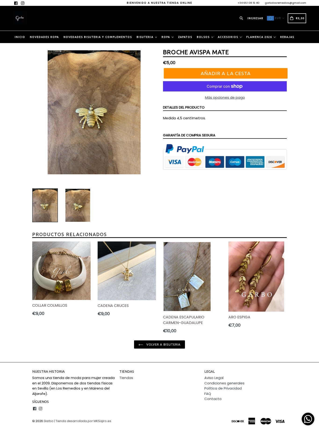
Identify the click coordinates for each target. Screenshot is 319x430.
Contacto (213, 398)
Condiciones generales (224, 383)
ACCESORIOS (228, 37)
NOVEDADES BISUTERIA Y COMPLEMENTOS (98, 37)
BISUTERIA (146, 37)
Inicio (20, 37)
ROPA (166, 37)
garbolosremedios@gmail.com (285, 3)
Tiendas (126, 377)
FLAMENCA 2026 (259, 37)
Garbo (48, 421)
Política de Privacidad (223, 388)
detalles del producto (184, 107)
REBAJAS (287, 37)
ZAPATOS (185, 37)
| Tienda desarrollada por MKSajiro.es (82, 421)
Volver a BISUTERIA (163, 344)
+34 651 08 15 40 (248, 3)
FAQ (207, 393)
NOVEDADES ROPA (44, 37)
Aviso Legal (213, 377)
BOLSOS (204, 37)
